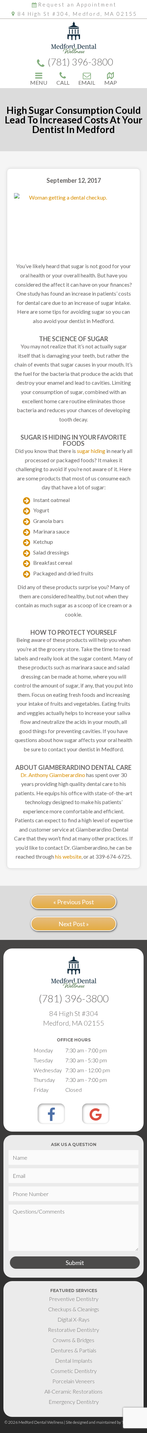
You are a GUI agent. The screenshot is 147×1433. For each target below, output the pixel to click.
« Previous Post (73, 902)
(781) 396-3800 (80, 62)
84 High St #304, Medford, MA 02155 (77, 14)
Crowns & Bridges (73, 1340)
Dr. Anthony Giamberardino (53, 775)
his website (68, 856)
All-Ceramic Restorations (73, 1391)
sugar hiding (91, 450)
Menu (38, 82)
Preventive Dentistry (73, 1298)
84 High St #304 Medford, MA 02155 (73, 1018)
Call (62, 82)
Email (86, 82)
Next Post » (73, 924)
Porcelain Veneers (73, 1381)
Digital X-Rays (73, 1319)
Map (110, 82)
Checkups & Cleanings (73, 1309)
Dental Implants (73, 1360)
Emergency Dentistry (74, 1401)
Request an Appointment (77, 4)
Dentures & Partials (73, 1350)
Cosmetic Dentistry (74, 1371)
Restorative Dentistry (73, 1329)
